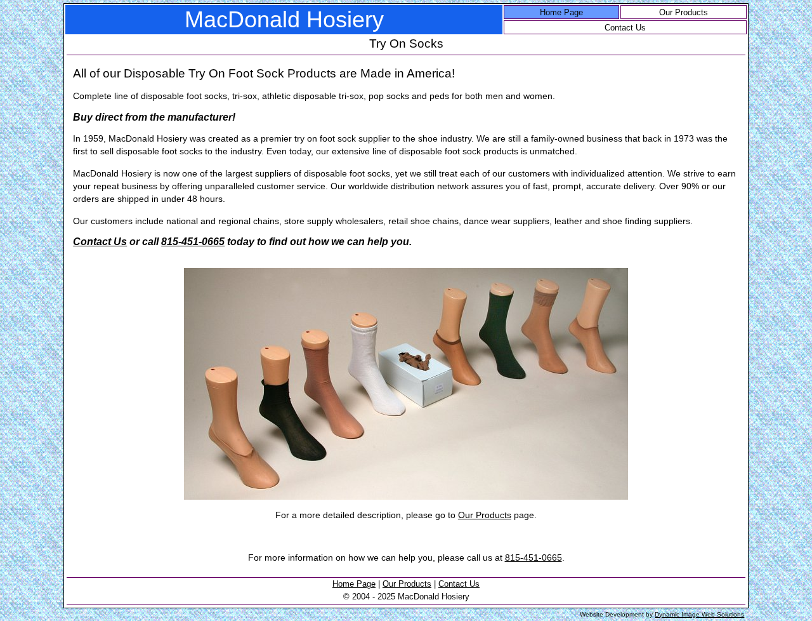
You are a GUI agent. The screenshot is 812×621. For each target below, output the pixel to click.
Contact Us (625, 27)
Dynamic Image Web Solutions (699, 614)
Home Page (561, 12)
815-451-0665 (193, 241)
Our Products (683, 12)
